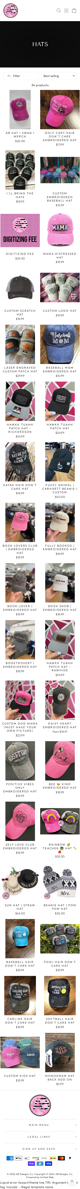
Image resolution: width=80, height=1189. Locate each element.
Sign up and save (39, 1148)
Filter (16, 76)
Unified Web (47, 1177)
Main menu (39, 1124)
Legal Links (39, 1136)
